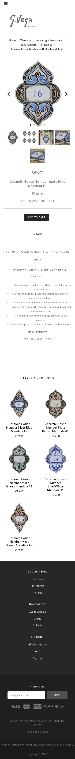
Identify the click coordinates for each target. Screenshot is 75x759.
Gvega (37, 618)
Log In (37, 651)
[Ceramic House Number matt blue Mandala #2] (19, 403)
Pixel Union (32, 744)
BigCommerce (65, 744)
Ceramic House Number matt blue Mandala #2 (19, 427)
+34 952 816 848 (37, 732)
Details (37, 233)
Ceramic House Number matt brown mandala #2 (19, 541)
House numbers (27, 44)
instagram (38, 585)
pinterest (38, 592)
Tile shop (25, 40)
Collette (37, 625)
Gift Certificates (37, 644)
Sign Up (37, 657)
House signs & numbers (48, 40)
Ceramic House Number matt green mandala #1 (19, 482)
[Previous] (9, 94)
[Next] (66, 94)
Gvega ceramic (37, 611)
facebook (38, 579)
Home (12, 40)
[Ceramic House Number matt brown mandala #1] (55, 403)
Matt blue (46, 44)
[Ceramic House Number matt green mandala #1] (19, 459)
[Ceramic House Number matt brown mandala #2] (19, 517)
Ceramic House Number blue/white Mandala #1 (55, 484)
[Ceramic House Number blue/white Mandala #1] (55, 459)
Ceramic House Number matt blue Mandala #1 (37, 49)
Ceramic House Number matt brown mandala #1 (55, 427)
